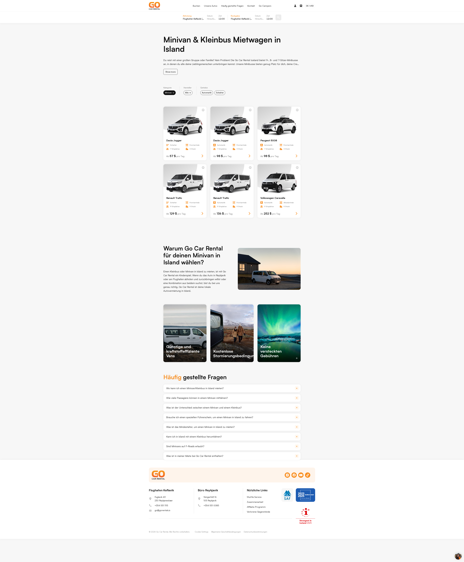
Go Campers (265, 5)
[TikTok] (307, 475)
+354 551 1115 (161, 505)
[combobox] (169, 92)
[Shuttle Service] (301, 5)
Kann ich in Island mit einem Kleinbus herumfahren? (194, 436)
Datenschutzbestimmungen (255, 532)
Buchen (196, 5)
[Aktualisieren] (278, 17)
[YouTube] (301, 475)
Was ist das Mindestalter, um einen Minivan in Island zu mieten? (200, 426)
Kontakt (251, 5)
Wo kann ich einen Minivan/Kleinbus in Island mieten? (195, 388)
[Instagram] (287, 475)
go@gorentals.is (162, 510)
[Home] (154, 6)
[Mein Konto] (295, 5)
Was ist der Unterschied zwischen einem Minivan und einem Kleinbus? (204, 407)
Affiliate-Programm (256, 507)
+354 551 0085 (211, 505)
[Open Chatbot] (458, 556)
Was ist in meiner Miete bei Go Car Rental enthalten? (194, 455)
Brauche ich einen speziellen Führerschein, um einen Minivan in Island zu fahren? (209, 417)
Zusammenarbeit (255, 502)
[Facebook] (294, 475)
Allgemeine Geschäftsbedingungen (226, 532)
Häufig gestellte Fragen (232, 5)
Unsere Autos (210, 5)
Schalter (220, 92)
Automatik (206, 92)
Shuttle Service (254, 497)
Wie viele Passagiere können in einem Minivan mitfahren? (197, 397)
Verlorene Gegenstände (258, 511)
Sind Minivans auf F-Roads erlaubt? (185, 446)
